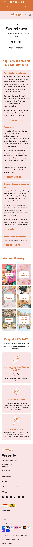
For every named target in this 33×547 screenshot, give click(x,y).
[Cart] (30, 15)
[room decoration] (9, 297)
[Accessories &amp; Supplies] (24, 297)
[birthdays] (9, 320)
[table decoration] (24, 274)
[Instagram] (11, 2)
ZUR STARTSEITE (16, 42)
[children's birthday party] (24, 320)
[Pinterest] (16, 2)
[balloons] (9, 274)
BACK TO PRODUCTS (16, 48)
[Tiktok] (18, 2)
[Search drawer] (26, 15)
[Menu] (3, 15)
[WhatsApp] (23, 2)
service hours (22, 434)
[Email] (21, 2)
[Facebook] (13, 2)
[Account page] (6, 15)
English (4, 519)
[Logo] (16, 15)
